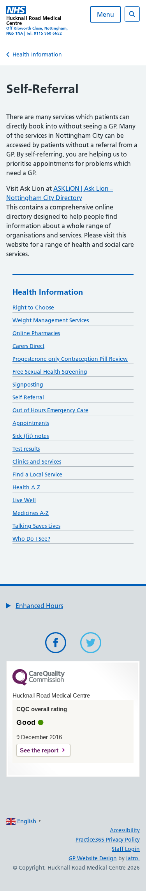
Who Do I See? (31, 538)
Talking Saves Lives (36, 525)
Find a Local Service (37, 474)
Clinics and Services (36, 461)
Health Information (37, 54)
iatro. (133, 858)
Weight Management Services (50, 320)
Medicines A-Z (30, 513)
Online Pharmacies (36, 333)
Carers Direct (28, 346)
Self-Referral (28, 397)
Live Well (24, 500)
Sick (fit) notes (30, 435)
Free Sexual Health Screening (49, 371)
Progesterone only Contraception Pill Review (70, 358)
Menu (105, 14)
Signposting (27, 384)
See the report (39, 750)
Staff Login (126, 848)
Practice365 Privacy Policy (108, 839)
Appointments (30, 423)
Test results (26, 448)
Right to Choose (33, 307)
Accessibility (125, 830)
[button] (34, 605)
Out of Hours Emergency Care (50, 410)
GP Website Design (93, 858)
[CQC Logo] (38, 683)
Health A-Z (26, 487)
